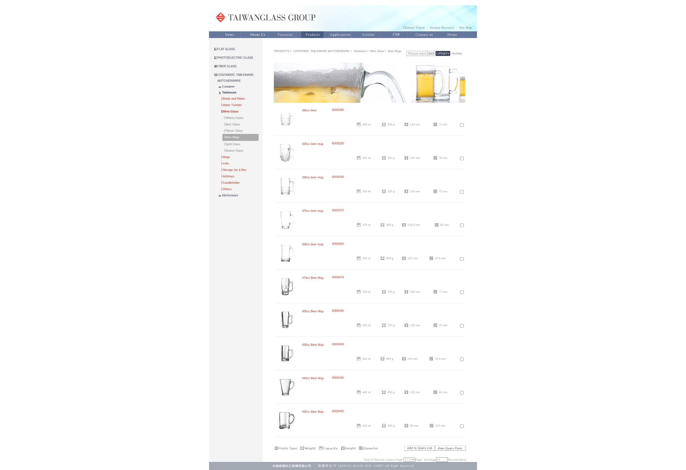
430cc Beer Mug (312, 344)
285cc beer (309, 110)
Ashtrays (228, 176)
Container (228, 86)
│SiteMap (456, 53)
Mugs (226, 157)
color (226, 163)
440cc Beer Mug (312, 378)
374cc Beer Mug (312, 277)
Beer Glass (232, 124)
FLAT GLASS (226, 49)
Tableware (229, 92)
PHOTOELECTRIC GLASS (235, 57)
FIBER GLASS (226, 66)
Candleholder (231, 182)
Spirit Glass (232, 144)
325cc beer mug (312, 143)
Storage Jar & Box (235, 169)
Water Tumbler (232, 105)
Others (227, 189)
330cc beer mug (312, 177)
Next (462, 459)
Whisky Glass (234, 117)
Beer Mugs (232, 137)
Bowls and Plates (234, 98)
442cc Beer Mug (312, 411)
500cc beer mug (312, 244)
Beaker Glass (234, 150)
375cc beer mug (312, 210)
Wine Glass (230, 111)
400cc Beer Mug (312, 311)
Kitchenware (230, 195)
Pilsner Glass (234, 130)
